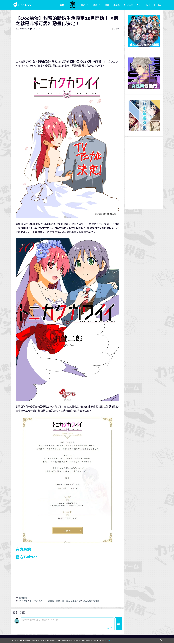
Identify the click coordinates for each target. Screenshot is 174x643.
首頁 (62, 4)
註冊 (148, 4)
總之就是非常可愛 (91, 600)
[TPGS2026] (72, 4)
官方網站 (23, 549)
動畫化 (51, 600)
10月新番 (23, 600)
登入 (160, 4)
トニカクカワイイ (38, 600)
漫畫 (107, 4)
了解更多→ (110, 640)
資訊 (83, 4)
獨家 (95, 4)
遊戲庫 (116, 4)
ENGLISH (128, 4)
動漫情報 (23, 597)
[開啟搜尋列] (138, 4)
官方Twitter (26, 557)
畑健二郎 (60, 600)
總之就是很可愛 (73, 600)
